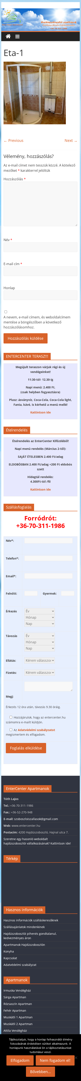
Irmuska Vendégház (17, 990)
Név (8, 240)
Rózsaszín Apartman (18, 1004)
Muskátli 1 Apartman (18, 1017)
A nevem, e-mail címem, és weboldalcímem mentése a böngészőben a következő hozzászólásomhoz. (37, 322)
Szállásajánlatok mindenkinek (24, 927)
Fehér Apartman (15, 1010)
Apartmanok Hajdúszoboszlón (24, 945)
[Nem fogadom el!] (76, 1058)
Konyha (9, 951)
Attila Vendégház (15, 1031)
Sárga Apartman (15, 997)
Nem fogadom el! (55, 1060)
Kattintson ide (40, 412)
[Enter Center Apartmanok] (40, 11)
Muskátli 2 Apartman (18, 1024)
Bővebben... (40, 1071)
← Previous (13, 140)
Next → (71, 140)
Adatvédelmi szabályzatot (36, 730)
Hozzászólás (15, 179)
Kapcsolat (10, 958)
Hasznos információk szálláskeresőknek (31, 920)
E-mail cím (13, 264)
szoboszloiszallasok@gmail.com (36, 819)
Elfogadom (20, 1060)
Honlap (9, 288)
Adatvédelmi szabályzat (20, 965)
